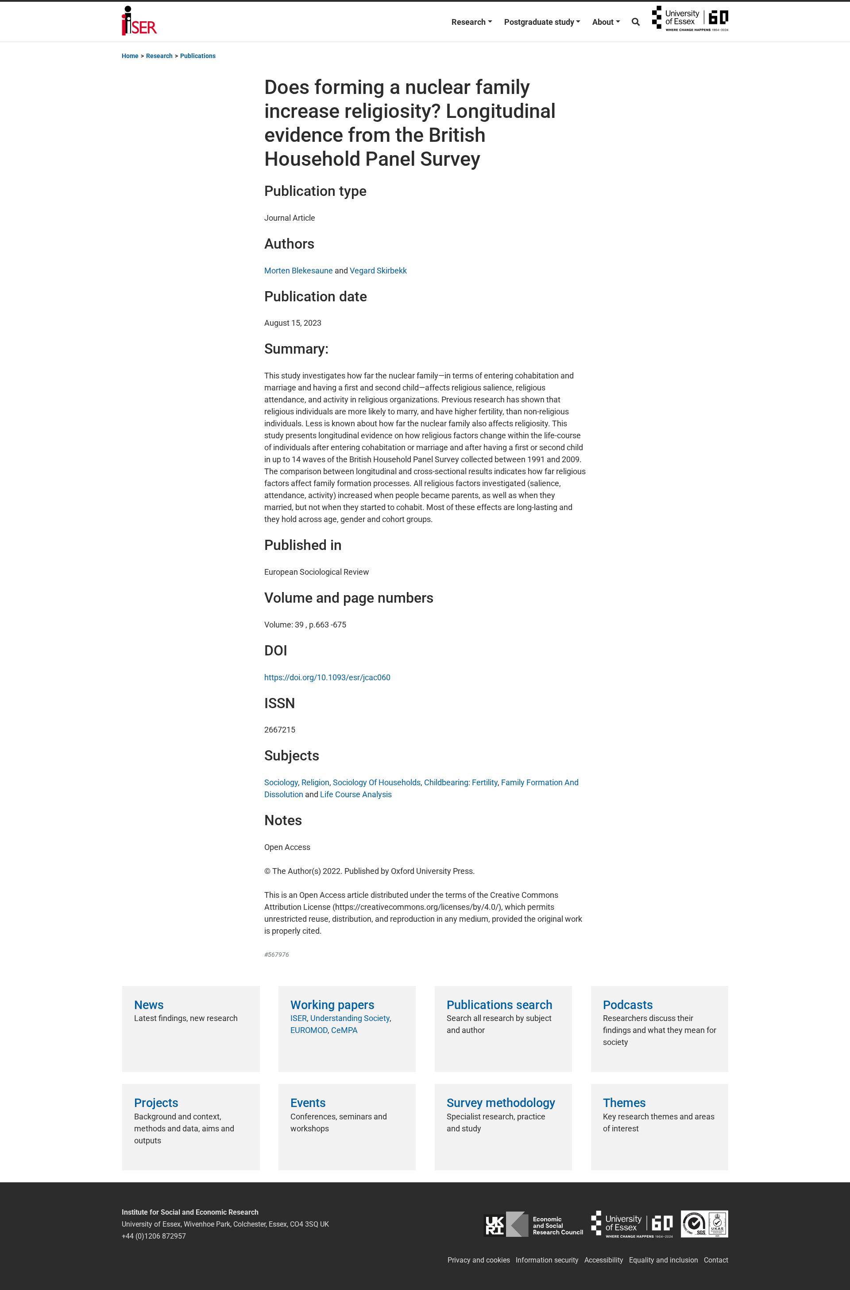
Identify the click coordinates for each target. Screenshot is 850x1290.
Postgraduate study (539, 22)
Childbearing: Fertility (461, 782)
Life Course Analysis (356, 794)
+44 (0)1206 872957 (154, 1236)
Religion (315, 782)
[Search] (635, 22)
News (149, 1005)
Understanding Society (350, 1018)
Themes (624, 1103)
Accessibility (603, 1260)
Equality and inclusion (663, 1260)
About (603, 22)
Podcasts (628, 1005)
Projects (156, 1103)
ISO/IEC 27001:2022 (704, 1224)
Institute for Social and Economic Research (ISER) (139, 22)
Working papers (332, 1005)
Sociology (281, 782)
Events (308, 1103)
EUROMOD (309, 1030)
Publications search (499, 1005)
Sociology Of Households (377, 782)
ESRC (533, 1224)
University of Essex (690, 22)
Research (469, 22)
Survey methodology (501, 1103)
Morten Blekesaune (298, 270)
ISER (298, 1018)
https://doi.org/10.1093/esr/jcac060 (327, 677)
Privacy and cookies (479, 1260)
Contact (716, 1260)
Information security (547, 1260)
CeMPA (344, 1030)
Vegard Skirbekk (378, 270)
